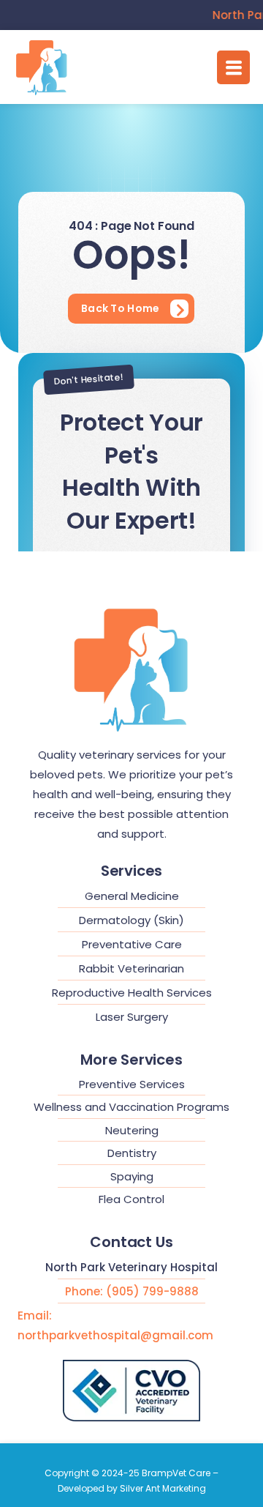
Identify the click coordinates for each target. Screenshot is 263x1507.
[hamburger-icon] (233, 67)
